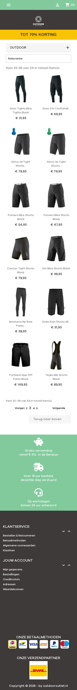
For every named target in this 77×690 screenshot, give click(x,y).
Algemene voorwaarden (19, 545)
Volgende (61, 408)
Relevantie (38, 58)
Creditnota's (11, 579)
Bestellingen (11, 574)
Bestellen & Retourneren (19, 535)
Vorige (16, 408)
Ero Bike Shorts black (56, 268)
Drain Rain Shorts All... (56, 321)
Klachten (9, 550)
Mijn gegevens (12, 569)
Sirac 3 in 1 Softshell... (56, 108)
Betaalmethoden (14, 540)
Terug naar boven (50, 419)
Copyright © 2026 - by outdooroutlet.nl (38, 685)
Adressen (9, 584)
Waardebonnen (13, 589)
